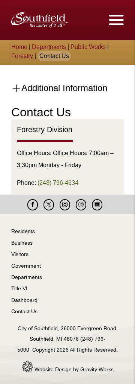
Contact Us (24, 311)
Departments (49, 47)
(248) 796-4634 (58, 183)
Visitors (19, 254)
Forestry (22, 56)
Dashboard (24, 300)
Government (26, 266)
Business (22, 243)
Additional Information (63, 88)
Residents (23, 231)
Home (19, 47)
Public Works (88, 47)
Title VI (19, 288)
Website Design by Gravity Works (73, 369)
